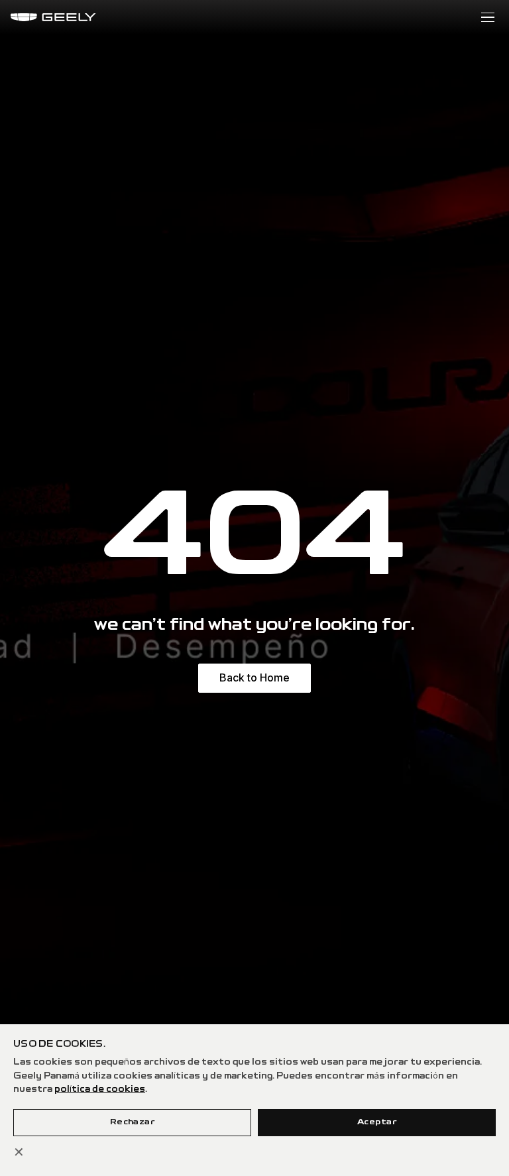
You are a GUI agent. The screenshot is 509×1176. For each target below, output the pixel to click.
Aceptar (376, 1122)
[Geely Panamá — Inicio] (53, 17)
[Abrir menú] (487, 18)
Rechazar (132, 1122)
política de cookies (99, 1090)
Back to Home (254, 677)
